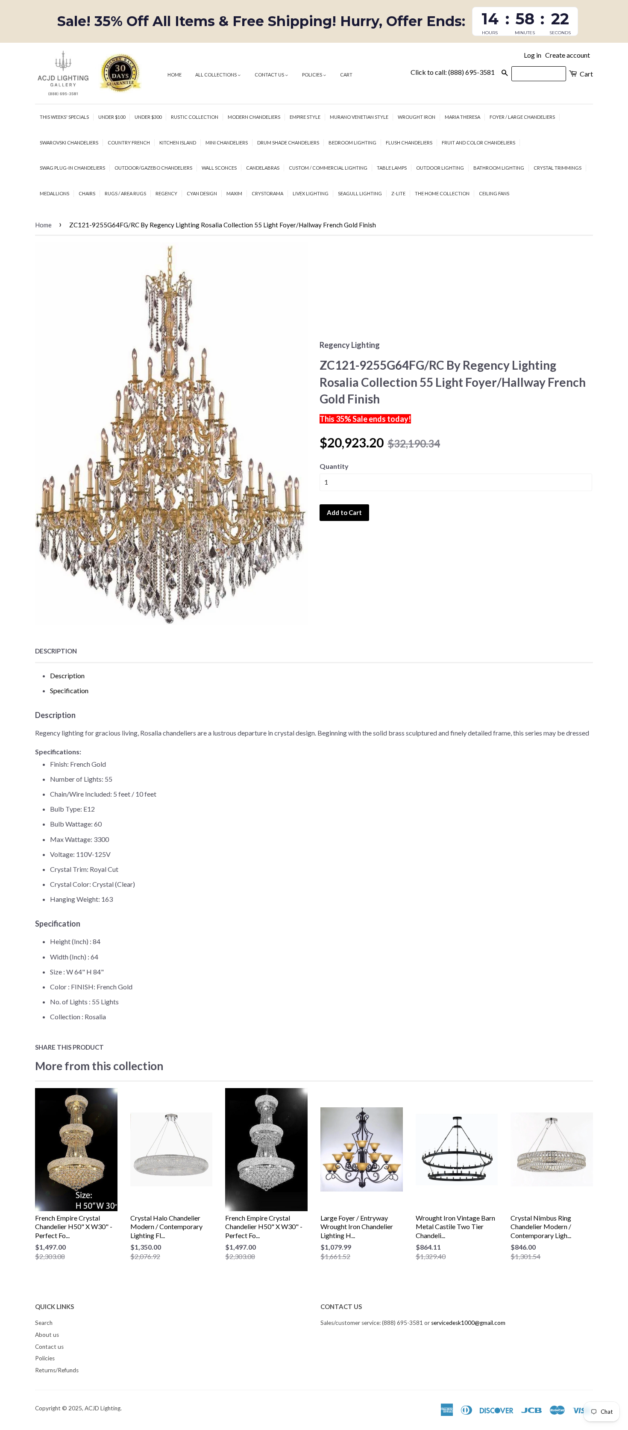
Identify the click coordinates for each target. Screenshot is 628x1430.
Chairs (87, 193)
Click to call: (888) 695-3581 (453, 72)
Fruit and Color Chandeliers (478, 142)
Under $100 (111, 117)
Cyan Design (202, 193)
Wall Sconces (219, 168)
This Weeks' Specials (64, 117)
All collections (216, 74)
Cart (346, 74)
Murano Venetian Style (359, 117)
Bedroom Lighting (352, 142)
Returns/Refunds (57, 1370)
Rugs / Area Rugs (125, 193)
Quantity (334, 466)
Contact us (270, 74)
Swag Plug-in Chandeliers (72, 168)
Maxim (234, 193)
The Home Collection (442, 193)
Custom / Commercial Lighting (328, 168)
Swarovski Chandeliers (69, 142)
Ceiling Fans (494, 193)
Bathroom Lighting (498, 168)
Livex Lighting (311, 193)
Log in (532, 55)
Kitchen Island (177, 142)
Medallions (54, 193)
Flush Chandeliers (409, 142)
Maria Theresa (462, 117)
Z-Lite (398, 193)
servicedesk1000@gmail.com (468, 1322)
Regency (166, 193)
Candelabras (262, 168)
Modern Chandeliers (254, 117)
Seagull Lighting (360, 193)
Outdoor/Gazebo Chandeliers (153, 168)
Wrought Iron (416, 117)
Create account (567, 55)
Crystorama (267, 193)
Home (174, 74)
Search (44, 1322)
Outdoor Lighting (440, 168)
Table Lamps (392, 168)
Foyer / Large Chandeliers (522, 117)
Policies (312, 74)
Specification (69, 690)
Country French (129, 142)
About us (47, 1334)
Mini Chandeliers (226, 142)
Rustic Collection (194, 117)
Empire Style (305, 117)
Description (56, 651)
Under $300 (148, 117)
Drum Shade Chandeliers (288, 142)
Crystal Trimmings (557, 168)
